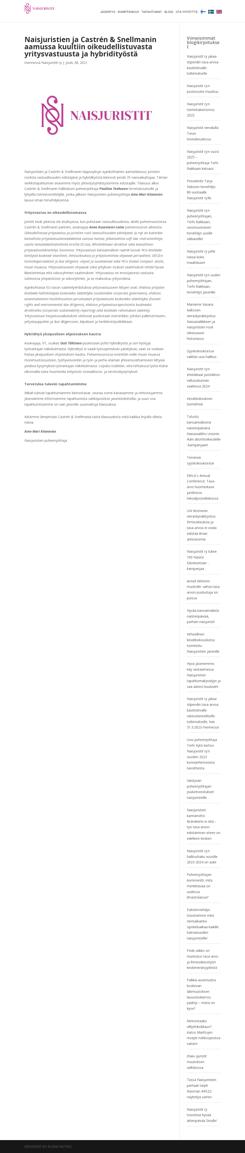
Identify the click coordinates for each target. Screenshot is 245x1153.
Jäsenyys (107, 12)
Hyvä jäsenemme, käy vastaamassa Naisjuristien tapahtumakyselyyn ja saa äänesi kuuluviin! (204, 675)
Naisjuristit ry (51, 62)
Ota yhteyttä (187, 12)
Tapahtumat (151, 12)
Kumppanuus (128, 12)
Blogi (168, 12)
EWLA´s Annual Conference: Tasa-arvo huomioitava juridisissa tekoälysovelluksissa (202, 487)
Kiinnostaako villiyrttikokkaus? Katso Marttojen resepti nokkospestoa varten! (203, 1032)
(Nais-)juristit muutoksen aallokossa (197, 1062)
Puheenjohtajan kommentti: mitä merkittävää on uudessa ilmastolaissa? (199, 885)
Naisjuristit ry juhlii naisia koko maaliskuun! (201, 257)
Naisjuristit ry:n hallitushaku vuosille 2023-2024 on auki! (202, 857)
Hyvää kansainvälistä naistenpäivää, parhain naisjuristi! (203, 616)
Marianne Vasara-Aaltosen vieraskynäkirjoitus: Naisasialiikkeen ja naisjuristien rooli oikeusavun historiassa (201, 321)
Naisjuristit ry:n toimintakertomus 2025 (201, 110)
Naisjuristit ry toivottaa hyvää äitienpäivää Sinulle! (202, 1115)
